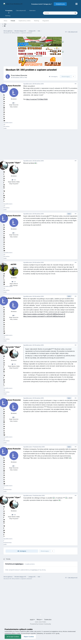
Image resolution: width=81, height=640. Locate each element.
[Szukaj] (75, 13)
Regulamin (46, 20)
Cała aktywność (21, 10)
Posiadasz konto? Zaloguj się (41, 4)
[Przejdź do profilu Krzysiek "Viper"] (13, 169)
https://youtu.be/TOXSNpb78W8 (37, 99)
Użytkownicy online (25, 20)
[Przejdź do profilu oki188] (13, 271)
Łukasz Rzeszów (21, 75)
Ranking (36, 20)
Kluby (5, 20)
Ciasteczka (47, 619)
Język (32, 619)
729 (14, 180)
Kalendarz (32, 10)
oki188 (13, 264)
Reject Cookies (29, 636)
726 (14, 281)
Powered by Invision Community (40, 624)
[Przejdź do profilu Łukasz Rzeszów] (8, 76)
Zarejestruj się (60, 4)
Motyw (39, 619)
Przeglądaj (8, 10)
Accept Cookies (13, 636)
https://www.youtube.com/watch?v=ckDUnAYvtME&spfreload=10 (44, 314)
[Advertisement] (42, 145)
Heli (25, 77)
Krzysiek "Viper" (13, 163)
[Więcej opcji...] (76, 84)
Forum (13, 20)
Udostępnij (53, 76)
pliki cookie (30, 631)
